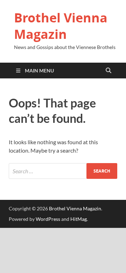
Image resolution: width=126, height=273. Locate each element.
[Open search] (108, 71)
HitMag (78, 219)
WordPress (48, 219)
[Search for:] (63, 171)
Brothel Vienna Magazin (60, 26)
